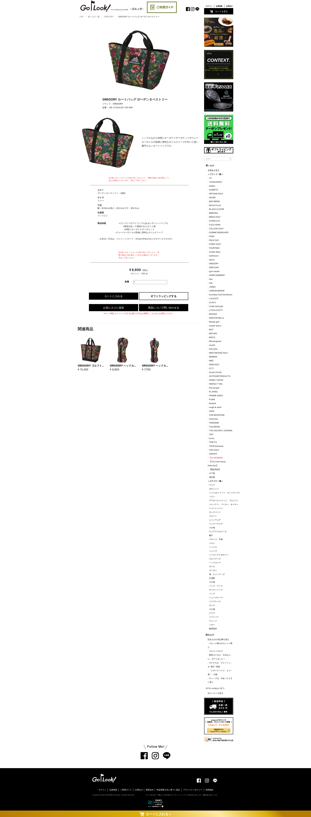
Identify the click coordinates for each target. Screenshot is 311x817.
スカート (213, 516)
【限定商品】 (215, 469)
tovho (211, 438)
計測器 (212, 578)
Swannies (213, 419)
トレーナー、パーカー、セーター (223, 504)
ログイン (209, 6)
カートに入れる (113, 296)
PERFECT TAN (215, 384)
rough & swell (215, 407)
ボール (212, 566)
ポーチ (212, 605)
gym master (214, 271)
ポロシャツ (214, 489)
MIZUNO (213, 333)
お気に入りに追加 (113, 307)
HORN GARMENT (217, 275)
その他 (212, 527)
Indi (210, 283)
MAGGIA (213, 314)
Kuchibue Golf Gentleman (220, 294)
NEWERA (213, 357)
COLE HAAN (214, 224)
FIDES (212, 236)
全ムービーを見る (215, 693)
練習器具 (213, 628)
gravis (212, 259)
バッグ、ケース (216, 586)
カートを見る (221, 11)
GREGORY (109, 16)
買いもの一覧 (94, 16)
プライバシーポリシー (192, 790)
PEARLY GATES (216, 380)
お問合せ (229, 6)
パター (212, 624)
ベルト (212, 543)
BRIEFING (213, 213)
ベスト (212, 496)
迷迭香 (212, 477)
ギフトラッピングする (164, 296)
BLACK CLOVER (216, 209)
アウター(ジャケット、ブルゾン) (223, 500)
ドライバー (214, 617)
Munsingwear (215, 341)
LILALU (212, 302)
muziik (212, 345)
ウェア (212, 485)
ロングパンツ (215, 512)
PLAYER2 (213, 391)
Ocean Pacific (215, 372)
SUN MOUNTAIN (216, 415)
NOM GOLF (214, 364)
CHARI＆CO (214, 221)
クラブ (212, 613)
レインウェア (215, 520)
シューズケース (216, 597)
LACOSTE (213, 298)
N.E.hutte (213, 349)
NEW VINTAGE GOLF (218, 353)
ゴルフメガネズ (216, 651)
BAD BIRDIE (214, 201)
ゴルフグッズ (215, 558)
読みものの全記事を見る (218, 639)
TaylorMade (214, 426)
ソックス (213, 547)
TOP (81, 16)
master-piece (215, 325)
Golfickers (213, 256)
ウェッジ (213, 621)
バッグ (212, 593)
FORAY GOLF (215, 244)
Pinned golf (214, 388)
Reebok (212, 403)
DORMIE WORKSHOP (219, 232)
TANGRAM (214, 423)
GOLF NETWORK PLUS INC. (111, 795)
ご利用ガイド (126, 790)
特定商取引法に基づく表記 (168, 790)
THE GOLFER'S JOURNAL (221, 430)
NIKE (211, 360)
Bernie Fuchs (215, 205)
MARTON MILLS (216, 318)
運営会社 (150, 790)
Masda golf (214, 322)
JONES (212, 287)
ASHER (212, 197)
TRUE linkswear (216, 446)
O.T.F (211, 368)
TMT (211, 434)
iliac (211, 279)
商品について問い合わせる (163, 307)
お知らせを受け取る (35, 76)
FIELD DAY (214, 240)
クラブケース (215, 601)
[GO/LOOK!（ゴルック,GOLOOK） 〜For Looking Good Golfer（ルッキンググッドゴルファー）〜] (111, 6)
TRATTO (213, 442)
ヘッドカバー (215, 562)
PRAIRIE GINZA (216, 395)
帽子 (211, 535)
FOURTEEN (214, 248)
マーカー (213, 570)
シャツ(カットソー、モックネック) (224, 492)
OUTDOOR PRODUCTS (219, 376)
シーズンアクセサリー (219, 555)
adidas (212, 186)
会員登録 (219, 6)
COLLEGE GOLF (216, 228)
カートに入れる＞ (158, 814)
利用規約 (209, 790)
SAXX (211, 411)
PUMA (212, 399)
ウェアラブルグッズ (218, 531)
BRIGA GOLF (215, 217)
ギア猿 (212, 473)
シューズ (213, 551)
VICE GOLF (214, 450)
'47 (210, 178)
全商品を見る (213, 170)
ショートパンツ (216, 508)
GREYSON (214, 267)
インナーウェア (216, 523)
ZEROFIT (213, 454)
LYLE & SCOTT (216, 310)
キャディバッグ (216, 590)
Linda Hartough (216, 306)
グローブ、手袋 (216, 539)
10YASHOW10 (215, 182)
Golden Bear (214, 252)
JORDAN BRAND (217, 290)
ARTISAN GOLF (216, 193)
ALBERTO (213, 190)
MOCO (212, 337)
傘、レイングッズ (217, 574)
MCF (211, 329)
